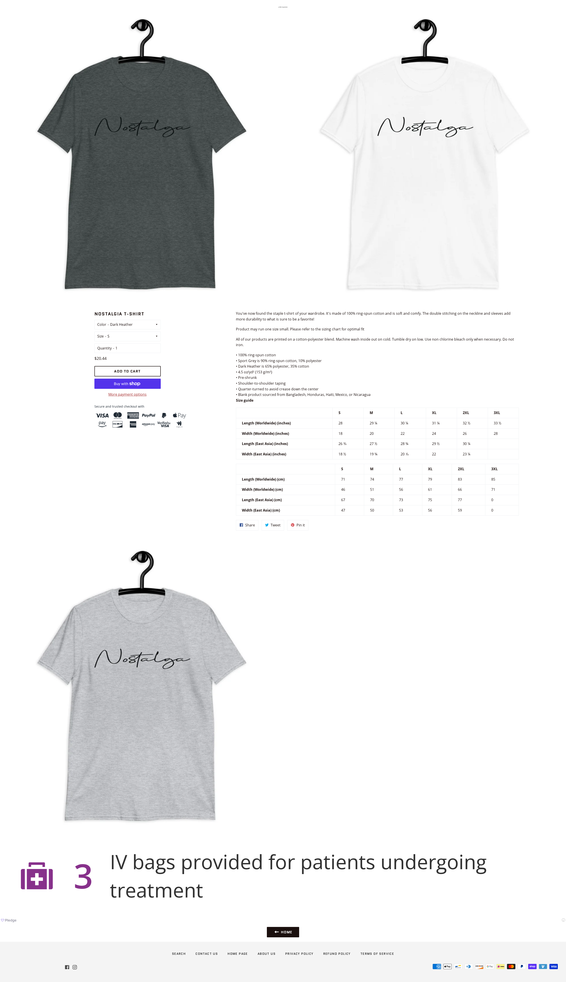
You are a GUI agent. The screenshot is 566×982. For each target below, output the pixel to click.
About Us (266, 953)
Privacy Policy (299, 953)
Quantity (104, 348)
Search (179, 953)
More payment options (127, 394)
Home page (238, 953)
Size (100, 336)
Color (101, 324)
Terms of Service (377, 953)
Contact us (206, 953)
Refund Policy (337, 953)
